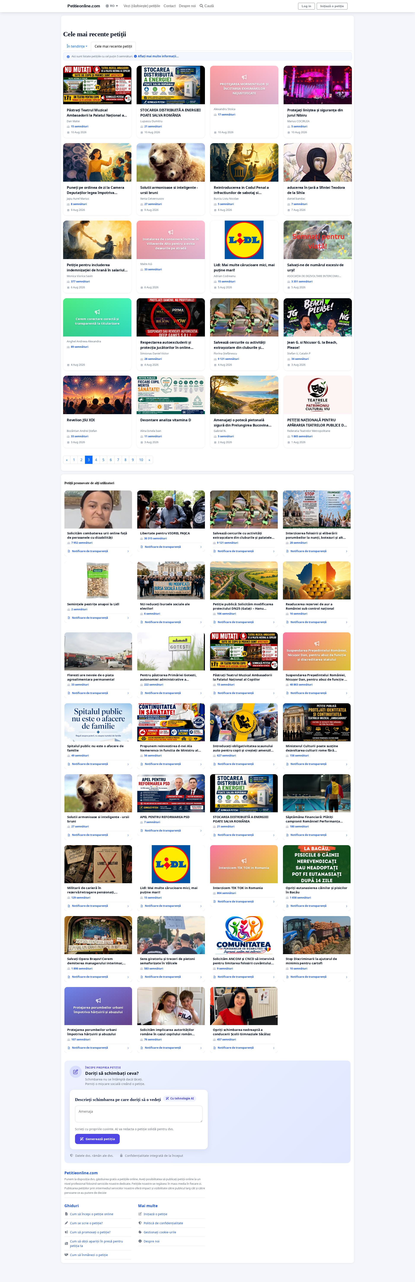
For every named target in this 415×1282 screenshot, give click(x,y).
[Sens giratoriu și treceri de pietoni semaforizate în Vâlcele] (171, 949)
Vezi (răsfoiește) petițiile (142, 6)
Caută (209, 6)
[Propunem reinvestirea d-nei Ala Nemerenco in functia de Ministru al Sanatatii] (171, 736)
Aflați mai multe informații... (158, 56)
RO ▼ (114, 6)
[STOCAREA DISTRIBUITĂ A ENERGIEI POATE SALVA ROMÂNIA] (244, 807)
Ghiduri (71, 1205)
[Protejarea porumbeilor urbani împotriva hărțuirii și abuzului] (98, 1020)
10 (141, 459)
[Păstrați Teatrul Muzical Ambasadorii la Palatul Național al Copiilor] (244, 665)
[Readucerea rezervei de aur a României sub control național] (317, 594)
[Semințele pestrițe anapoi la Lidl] (98, 592)
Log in (306, 6)
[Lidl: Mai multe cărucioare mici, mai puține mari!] (171, 878)
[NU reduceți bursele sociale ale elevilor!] (171, 594)
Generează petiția (100, 1139)
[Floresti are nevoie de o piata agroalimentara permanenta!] (98, 665)
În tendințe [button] (76, 46)
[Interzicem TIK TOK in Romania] (244, 876)
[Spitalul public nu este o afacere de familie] (98, 736)
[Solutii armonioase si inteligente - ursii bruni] (98, 807)
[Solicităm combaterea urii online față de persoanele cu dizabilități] (98, 523)
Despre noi (187, 6)
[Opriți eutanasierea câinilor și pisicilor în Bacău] (317, 878)
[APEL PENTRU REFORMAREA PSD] (171, 805)
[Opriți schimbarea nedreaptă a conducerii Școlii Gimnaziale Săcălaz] (244, 1020)
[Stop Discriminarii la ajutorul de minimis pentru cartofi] (317, 949)
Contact (170, 6)
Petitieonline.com (83, 6)
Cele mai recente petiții (113, 46)
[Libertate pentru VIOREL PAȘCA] (171, 521)
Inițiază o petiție (332, 6)
